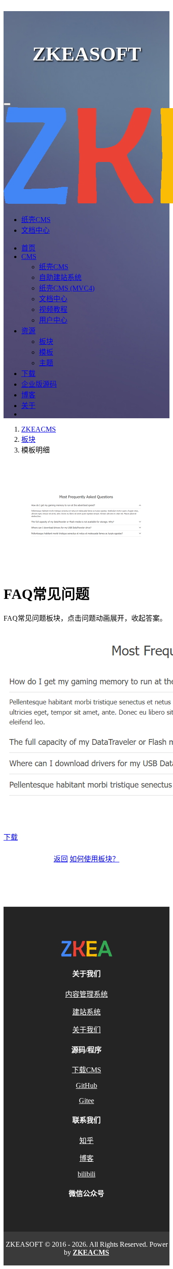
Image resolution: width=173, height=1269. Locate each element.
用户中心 (53, 320)
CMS (28, 256)
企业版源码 (39, 384)
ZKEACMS (38, 429)
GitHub (86, 1085)
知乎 (86, 1140)
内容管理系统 (86, 994)
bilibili (86, 1174)
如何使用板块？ (94, 859)
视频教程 (53, 309)
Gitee (86, 1100)
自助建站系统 (60, 277)
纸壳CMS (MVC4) (66, 288)
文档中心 (35, 230)
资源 (28, 331)
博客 (28, 395)
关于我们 (86, 1030)
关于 (28, 405)
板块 (46, 341)
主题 (46, 363)
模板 (46, 352)
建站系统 (86, 1012)
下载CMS (86, 1070)
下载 (28, 373)
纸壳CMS (36, 219)
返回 (61, 859)
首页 (28, 248)
